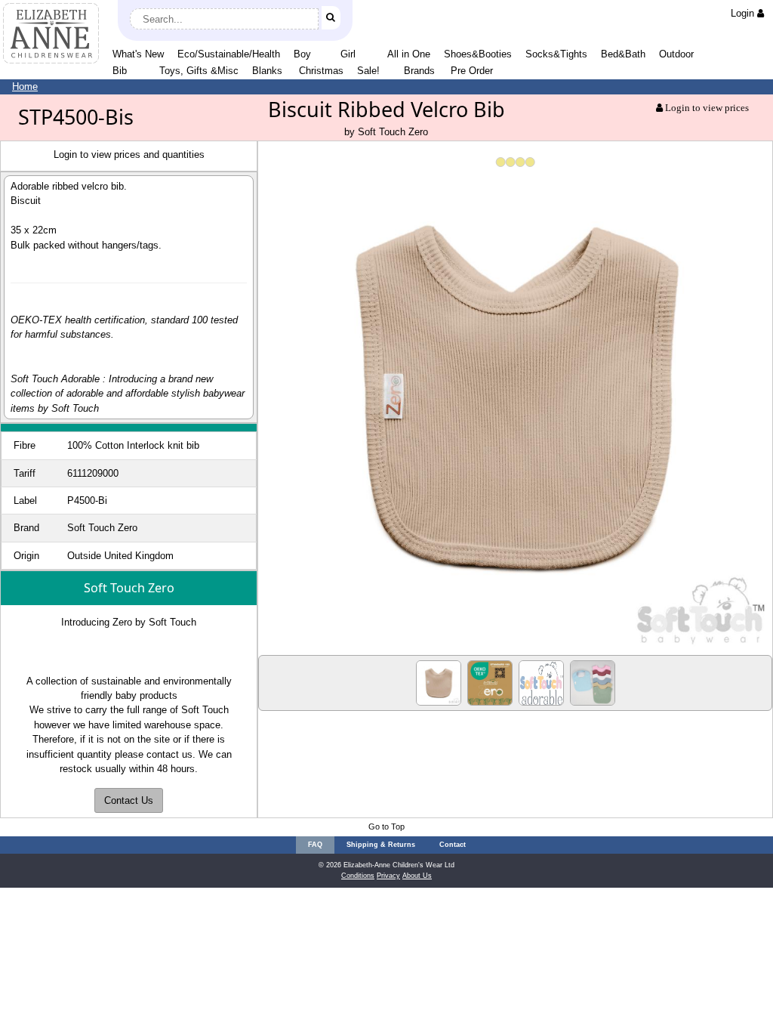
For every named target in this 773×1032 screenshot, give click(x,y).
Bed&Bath (623, 54)
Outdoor (676, 54)
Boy (302, 54)
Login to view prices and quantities (129, 154)
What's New (138, 54)
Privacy (388, 875)
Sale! (368, 70)
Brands (419, 70)
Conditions (357, 875)
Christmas (321, 70)
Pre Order (472, 70)
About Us (417, 875)
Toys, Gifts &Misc (199, 70)
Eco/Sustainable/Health (228, 54)
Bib (119, 70)
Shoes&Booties (478, 54)
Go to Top (386, 826)
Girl (348, 54)
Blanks (267, 70)
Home (25, 86)
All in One (408, 54)
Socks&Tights (556, 54)
